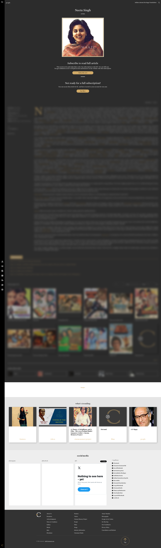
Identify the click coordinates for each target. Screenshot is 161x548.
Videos (76, 516)
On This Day (105, 522)
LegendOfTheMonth (119, 495)
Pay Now (83, 91)
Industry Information (79, 530)
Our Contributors (106, 524)
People (76, 522)
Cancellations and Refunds (109, 530)
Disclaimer (49, 533)
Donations (49, 516)
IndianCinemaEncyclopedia (121, 478)
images (83, 387)
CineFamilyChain (118, 493)
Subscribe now (82, 73)
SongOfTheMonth (118, 485)
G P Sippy (134, 429)
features (23, 439)
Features (76, 513)
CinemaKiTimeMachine (120, 483)
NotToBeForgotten (119, 470)
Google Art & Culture (107, 519)
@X (76, 461)
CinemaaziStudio (118, 488)
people (8, 3)
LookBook (116, 498)
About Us (49, 513)
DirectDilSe (117, 480)
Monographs (105, 516)
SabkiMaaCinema (118, 475)
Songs (75, 527)
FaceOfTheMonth (118, 468)
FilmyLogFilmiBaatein (119, 490)
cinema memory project (82, 439)
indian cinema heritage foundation (145, 2)
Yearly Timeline (106, 513)
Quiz (48, 530)
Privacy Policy (105, 527)
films (113, 439)
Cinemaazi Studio (78, 533)
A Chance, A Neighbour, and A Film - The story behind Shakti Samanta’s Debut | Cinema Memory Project (81, 432)
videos (52, 439)
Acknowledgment (51, 519)
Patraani (104, 429)
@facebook (45, 461)
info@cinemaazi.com (49, 541)
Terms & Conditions (52, 522)
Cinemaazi (116, 463)
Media (48, 527)
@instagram (12, 461)
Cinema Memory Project (80, 519)
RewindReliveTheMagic (120, 473)
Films (75, 524)
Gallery (49, 524)
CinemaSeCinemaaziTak (120, 465)
